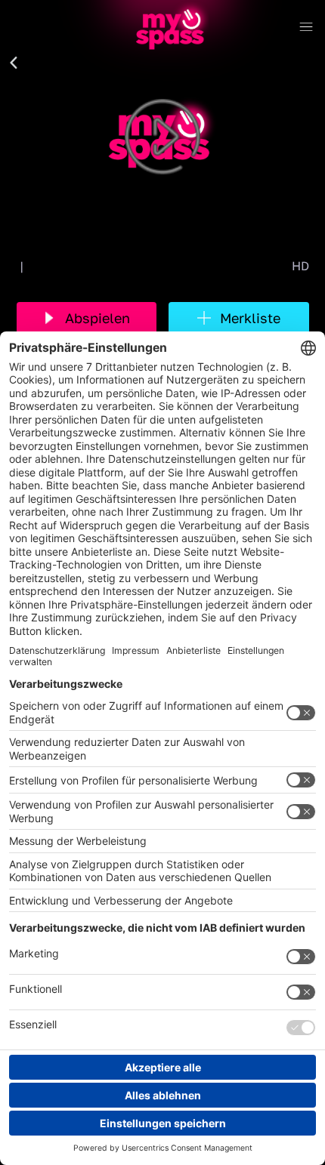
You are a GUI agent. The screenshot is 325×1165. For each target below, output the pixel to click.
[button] (13, 63)
